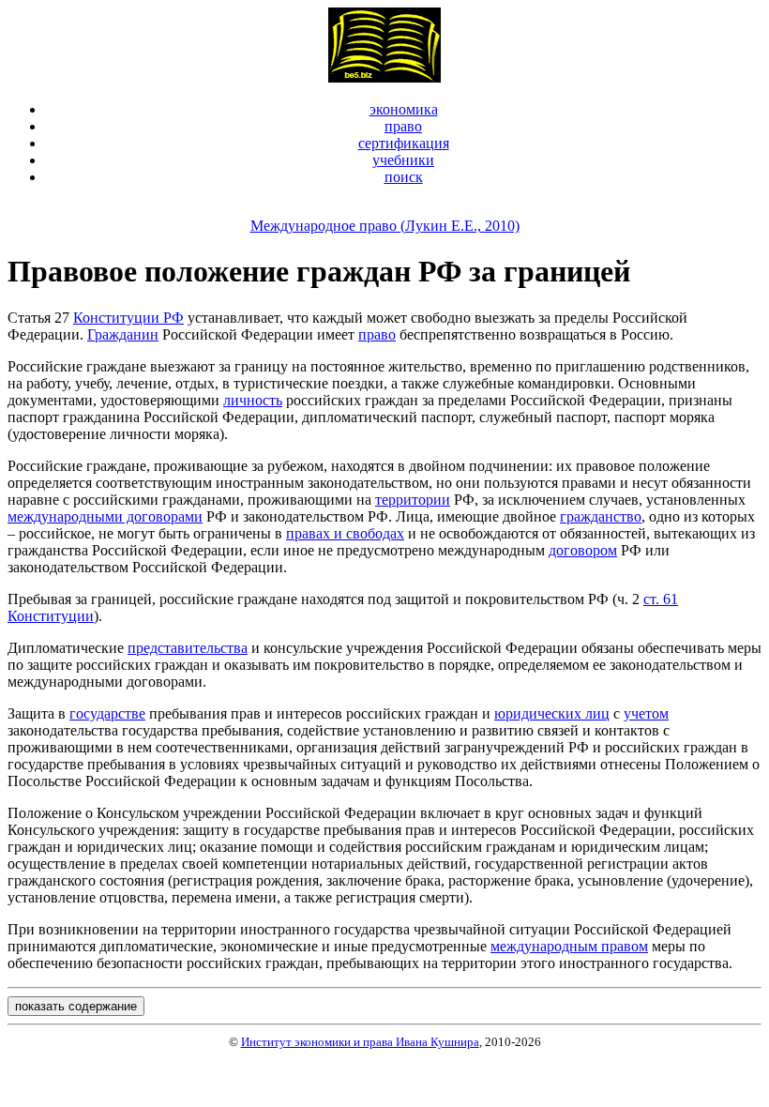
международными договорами (105, 516)
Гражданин (122, 334)
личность (252, 400)
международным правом (569, 946)
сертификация (403, 143)
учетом (646, 713)
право (403, 126)
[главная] (384, 77)
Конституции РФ (128, 318)
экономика (403, 109)
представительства (188, 648)
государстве (107, 713)
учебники (403, 160)
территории (412, 500)
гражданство (600, 516)
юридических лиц (552, 713)
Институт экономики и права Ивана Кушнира (360, 1042)
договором (583, 550)
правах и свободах (345, 533)
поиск (403, 177)
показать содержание (76, 1006)
